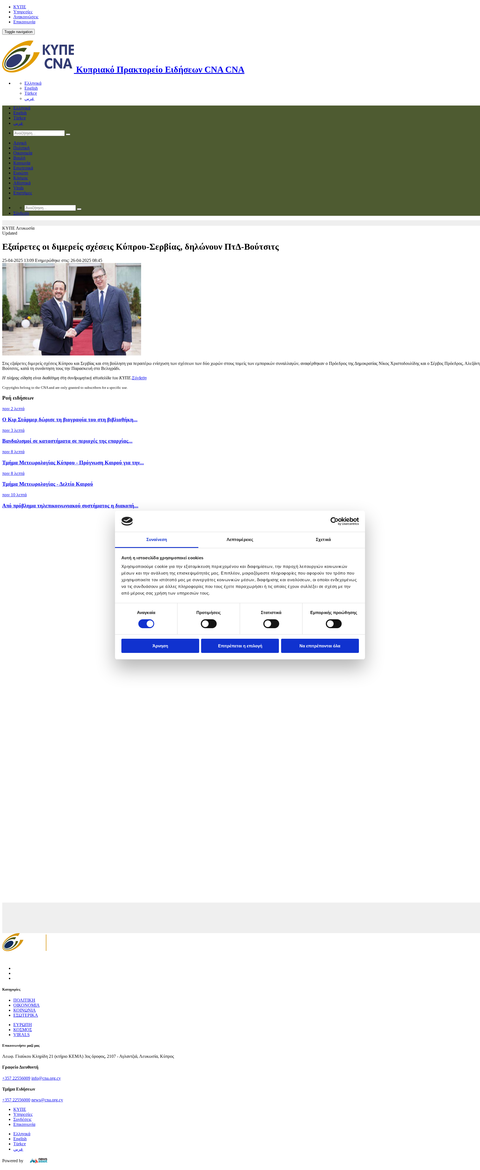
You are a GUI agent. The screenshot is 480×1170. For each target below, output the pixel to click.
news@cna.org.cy (47, 1100)
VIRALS (21, 1034)
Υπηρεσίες (22, 11)
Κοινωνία (21, 163)
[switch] (209, 623)
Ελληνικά (32, 83)
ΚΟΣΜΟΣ (22, 1029)
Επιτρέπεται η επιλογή (240, 645)
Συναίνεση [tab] (156, 539)
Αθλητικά (22, 183)
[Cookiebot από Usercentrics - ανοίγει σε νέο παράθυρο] (334, 521)
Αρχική (19, 143)
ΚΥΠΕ (19, 6)
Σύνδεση (139, 377)
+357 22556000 (16, 1100)
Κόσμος (20, 178)
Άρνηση (160, 645)
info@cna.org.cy (46, 1078)
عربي (29, 98)
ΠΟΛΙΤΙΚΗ (24, 1000)
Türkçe (30, 93)
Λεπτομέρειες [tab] (240, 539)
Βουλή (19, 158)
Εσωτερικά (23, 168)
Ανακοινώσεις (25, 16)
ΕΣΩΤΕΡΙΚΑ (25, 1015)
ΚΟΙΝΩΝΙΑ (24, 1010)
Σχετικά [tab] (323, 539)
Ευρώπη (20, 173)
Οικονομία (22, 153)
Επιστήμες (22, 193)
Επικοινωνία (24, 21)
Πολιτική (21, 148)
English (31, 88)
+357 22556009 (16, 1078)
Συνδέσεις (22, 1119)
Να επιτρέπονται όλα (319, 645)
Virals (18, 188)
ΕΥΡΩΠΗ (22, 1024)
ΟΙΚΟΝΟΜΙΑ (26, 1005)
